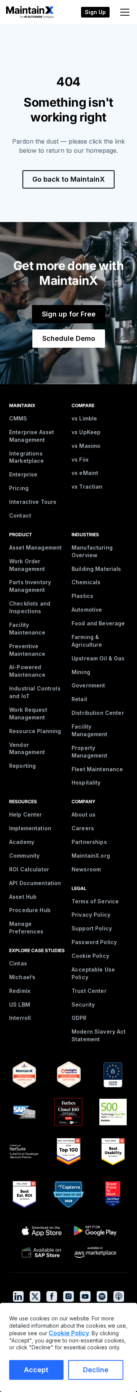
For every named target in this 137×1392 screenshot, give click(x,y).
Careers (83, 828)
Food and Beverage (98, 623)
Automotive (87, 609)
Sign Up (95, 12)
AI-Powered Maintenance (27, 671)
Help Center (25, 814)
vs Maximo (86, 446)
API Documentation (35, 883)
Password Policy (94, 942)
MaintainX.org (91, 855)
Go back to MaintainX (68, 179)
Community (24, 855)
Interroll (20, 1018)
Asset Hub (23, 896)
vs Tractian (87, 486)
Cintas (18, 963)
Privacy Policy (91, 914)
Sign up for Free (69, 314)
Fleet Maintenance (97, 769)
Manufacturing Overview (92, 551)
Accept (36, 1370)
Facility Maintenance (27, 629)
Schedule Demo (68, 338)
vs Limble (84, 418)
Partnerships (89, 842)
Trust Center (89, 991)
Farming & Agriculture (87, 641)
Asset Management (35, 547)
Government (88, 685)
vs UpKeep (86, 432)
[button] (123, 12)
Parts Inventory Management (30, 586)
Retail (79, 699)
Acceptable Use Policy (93, 973)
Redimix (19, 991)
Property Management (89, 752)
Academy (21, 842)
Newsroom (86, 869)
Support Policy (92, 928)
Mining (81, 672)
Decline (95, 1370)
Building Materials (96, 569)
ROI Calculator (29, 869)
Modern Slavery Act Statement (99, 1035)
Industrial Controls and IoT (35, 692)
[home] (27, 12)
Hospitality (86, 782)
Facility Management (89, 730)
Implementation (30, 828)
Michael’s (22, 977)
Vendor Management (27, 749)
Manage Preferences (26, 928)
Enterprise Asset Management (31, 436)
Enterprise (23, 474)
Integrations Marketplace (26, 457)
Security (83, 1004)
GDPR (79, 1018)
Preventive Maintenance (27, 650)
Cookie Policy (90, 956)
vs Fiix (80, 459)
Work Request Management (28, 713)
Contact (20, 515)
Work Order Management (27, 565)
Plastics (82, 596)
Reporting (22, 765)
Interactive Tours (32, 502)
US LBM (19, 1004)
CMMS (18, 418)
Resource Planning (35, 731)
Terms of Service (95, 901)
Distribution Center (98, 713)
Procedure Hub (30, 910)
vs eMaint (85, 473)
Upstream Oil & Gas (98, 658)
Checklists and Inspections (29, 607)
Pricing (19, 488)
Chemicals (86, 582)
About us (84, 814)
